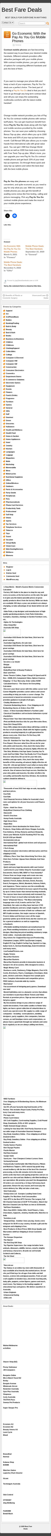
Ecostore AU (8, 1424)
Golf (7, 414)
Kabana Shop (8, 1462)
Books (8, 336)
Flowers (9, 392)
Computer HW (11, 361)
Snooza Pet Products (11, 1402)
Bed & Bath (10, 333)
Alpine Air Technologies (13, 622)
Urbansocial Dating (11, 1295)
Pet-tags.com (9, 1115)
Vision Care (10, 546)
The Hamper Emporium (13, 1237)
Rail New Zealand (10, 1153)
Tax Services (11, 524)
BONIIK (6, 1465)
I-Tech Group (9, 848)
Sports (8, 521)
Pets (8, 499)
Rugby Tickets (9, 954)
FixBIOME (7, 1511)
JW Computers (9, 1370)
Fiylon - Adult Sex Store (13, 808)
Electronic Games (13, 383)
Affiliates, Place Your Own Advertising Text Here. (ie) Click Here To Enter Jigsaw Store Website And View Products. (24, 859)
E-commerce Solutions (15, 380)
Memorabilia (11, 468)
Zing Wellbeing (9, 1503)
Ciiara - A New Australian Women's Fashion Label (23, 711)
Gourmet (9, 417)
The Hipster (8, 1240)
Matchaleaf (8, 984)
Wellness (9, 552)
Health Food (11, 433)
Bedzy (5, 1381)
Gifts (8, 411)
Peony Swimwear (10, 1367)
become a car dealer (12, 662)
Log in (8, 570)
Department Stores (13, 377)
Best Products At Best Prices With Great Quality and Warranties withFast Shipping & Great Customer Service (24, 1231)
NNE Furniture (9, 1099)
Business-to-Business (15, 339)
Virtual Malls (11, 543)
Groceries (10, 424)
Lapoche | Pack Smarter (13, 1473)
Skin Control (8, 1495)
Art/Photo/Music (12, 317)
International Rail (10, 846)
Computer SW (11, 364)
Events (9, 389)
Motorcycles (11, 474)
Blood (5, 1435)
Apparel (9, 311)
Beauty (9, 330)
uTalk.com (8, 1298)
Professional (11, 512)
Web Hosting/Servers (14, 549)
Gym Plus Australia (11, 1392)
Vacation (9, 540)
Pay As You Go (20, 90)
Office (8, 480)
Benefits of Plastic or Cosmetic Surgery (12, 296)
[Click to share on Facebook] (14, 216)
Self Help (9, 515)
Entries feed (11, 573)
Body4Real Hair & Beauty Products (18, 670)
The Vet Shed (9, 1256)
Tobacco (9, 530)
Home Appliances (13, 439)
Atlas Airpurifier (10, 625)
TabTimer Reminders (12, 1207)
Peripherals (10, 496)
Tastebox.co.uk (10, 1218)
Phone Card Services (14, 505)
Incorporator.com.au (12, 840)
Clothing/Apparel (12, 348)
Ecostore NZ (8, 1427)
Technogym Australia (11, 1484)
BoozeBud (7, 1454)
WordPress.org (12, 579)
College (9, 355)
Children (9, 342)
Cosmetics (10, 373)
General (18, 45)
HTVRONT (7, 1500)
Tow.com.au (8, 1265)
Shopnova (7, 1394)
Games (9, 405)
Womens (9, 555)
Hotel (8, 442)
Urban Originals (10, 1292)
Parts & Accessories (14, 489)
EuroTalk (7, 794)
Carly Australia (9, 1397)
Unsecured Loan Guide (40, 296)
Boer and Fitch (9, 673)
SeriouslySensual (11, 1161)
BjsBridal (7, 667)
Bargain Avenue (9, 1384)
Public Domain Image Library (15, 1126)
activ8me (7, 1348)
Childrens (10, 345)
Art (7, 314)
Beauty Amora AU (10, 1430)
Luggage (9, 455)
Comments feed (12, 576)
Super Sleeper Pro (10, 1408)
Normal (6, 1457)
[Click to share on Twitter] (7, 216)
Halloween (10, 427)
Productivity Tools (13, 508)
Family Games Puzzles (13, 1145)
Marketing (10, 464)
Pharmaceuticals (13, 502)
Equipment (10, 386)
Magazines (10, 458)
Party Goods (11, 493)
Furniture (9, 402)
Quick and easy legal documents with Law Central (23, 867)
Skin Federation (10, 1191)
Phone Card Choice (11, 1118)
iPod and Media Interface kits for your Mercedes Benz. (25, 722)
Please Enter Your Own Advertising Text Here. (22, 719)
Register (9, 567)
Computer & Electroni (14, 358)
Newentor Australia (11, 1389)
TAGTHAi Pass (9, 1400)
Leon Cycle (7, 1432)
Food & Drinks (11, 395)
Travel (8, 537)
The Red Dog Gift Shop (13, 1243)
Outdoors (9, 486)
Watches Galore (9, 1470)
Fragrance (10, 398)
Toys (8, 533)
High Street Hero (10, 821)
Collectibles (10, 351)
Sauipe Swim (9, 1156)
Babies (9, 320)
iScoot (5, 1478)
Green (8, 421)
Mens (8, 471)
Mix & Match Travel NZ (12, 1378)
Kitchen (9, 449)
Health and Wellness (14, 430)
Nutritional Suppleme (14, 477)
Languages (10, 452)
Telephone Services (14, 527)
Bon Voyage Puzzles (12, 1148)
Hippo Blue (8, 824)
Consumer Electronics (15, 370)
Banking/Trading (12, 323)
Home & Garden (12, 436)
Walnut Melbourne (10, 1346)
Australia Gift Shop (11, 628)
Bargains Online (9, 1375)
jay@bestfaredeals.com (24, 280)
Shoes (8, 518)
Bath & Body (11, 326)
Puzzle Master (9, 1150)
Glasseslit (8, 813)
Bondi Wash (8, 1514)
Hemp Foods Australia (13, 818)
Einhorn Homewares (12, 738)
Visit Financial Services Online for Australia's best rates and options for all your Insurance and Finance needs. (24, 802)
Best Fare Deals (22, 10)
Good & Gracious (10, 816)
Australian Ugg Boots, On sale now (17, 643)
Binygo (6, 665)
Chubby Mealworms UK (13, 703)
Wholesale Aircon (10, 1386)
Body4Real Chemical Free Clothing (18, 810)
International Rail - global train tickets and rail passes (25, 843)
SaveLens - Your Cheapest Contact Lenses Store (23, 1159)
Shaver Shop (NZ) (10, 1362)
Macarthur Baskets (11, 957)
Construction (11, 367)
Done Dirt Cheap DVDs (13, 724)
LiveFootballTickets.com (13, 951)
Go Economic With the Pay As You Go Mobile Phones (29, 37)
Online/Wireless (12, 483)
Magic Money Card (11, 968)
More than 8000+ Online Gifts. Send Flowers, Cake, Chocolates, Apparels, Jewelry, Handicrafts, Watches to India (25, 1213)
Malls (8, 461)
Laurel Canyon (9, 865)
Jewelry (9, 446)
